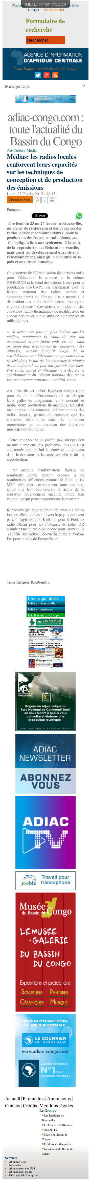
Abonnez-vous (17, 1161)
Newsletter (15, 1165)
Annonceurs (59, 1098)
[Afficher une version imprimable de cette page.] (52, 199)
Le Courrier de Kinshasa (58, 1125)
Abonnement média (20, 1171)
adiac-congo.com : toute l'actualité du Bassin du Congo (46, 128)
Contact (12, 1105)
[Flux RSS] (54, 77)
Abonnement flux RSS (22, 1168)
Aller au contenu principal (45, 4)
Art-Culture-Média (22, 150)
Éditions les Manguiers (57, 1144)
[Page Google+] (46, 77)
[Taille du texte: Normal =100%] (44, 200)
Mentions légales (56, 1105)
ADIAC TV (50, 1130)
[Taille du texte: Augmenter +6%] (38, 200)
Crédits (30, 1105)
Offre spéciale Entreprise (23, 1175)
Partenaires (33, 1098)
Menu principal (18, 86)
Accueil (12, 1098)
